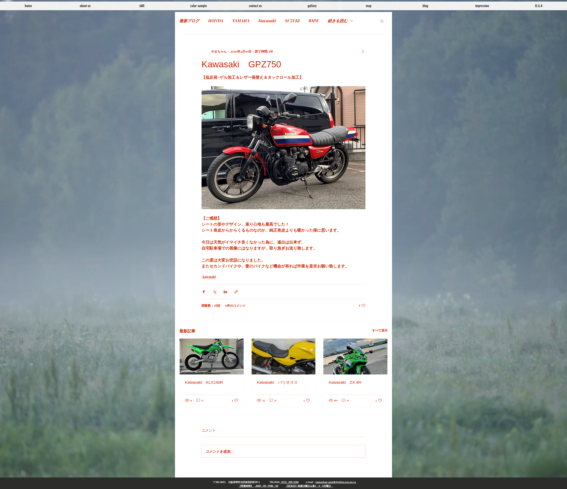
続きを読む (338, 20)
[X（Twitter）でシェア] (214, 292)
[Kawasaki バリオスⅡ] (284, 356)
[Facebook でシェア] (204, 292)
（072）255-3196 (289, 482)
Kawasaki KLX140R (204, 382)
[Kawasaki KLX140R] (212, 356)
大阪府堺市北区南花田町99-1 (244, 482)
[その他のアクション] (362, 51)
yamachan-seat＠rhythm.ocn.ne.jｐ (335, 482)
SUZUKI (292, 20)
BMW (314, 20)
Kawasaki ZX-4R (345, 382)
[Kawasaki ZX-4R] (355, 356)
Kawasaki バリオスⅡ (277, 382)
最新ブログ (189, 20)
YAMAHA (241, 20)
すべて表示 (380, 330)
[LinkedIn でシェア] (225, 292)
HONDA (215, 20)
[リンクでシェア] (236, 292)
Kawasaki (267, 20)
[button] (382, 21)
